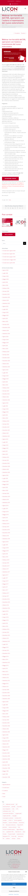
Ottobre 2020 (6, 469)
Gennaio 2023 (6, 390)
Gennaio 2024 (6, 354)
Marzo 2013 (5, 671)
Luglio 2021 (5, 442)
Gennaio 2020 (6, 493)
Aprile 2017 (5, 587)
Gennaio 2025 (6, 324)
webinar (18, 838)
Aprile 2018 (5, 553)
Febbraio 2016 (6, 629)
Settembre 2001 (6, 747)
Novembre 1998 (6, 777)
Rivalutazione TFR (6, 836)
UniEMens (8, 838)
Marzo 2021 (5, 454)
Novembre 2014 (6, 653)
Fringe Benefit (20, 825)
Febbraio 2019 (6, 523)
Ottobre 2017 (6, 569)
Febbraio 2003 (6, 716)
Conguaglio (14, 815)
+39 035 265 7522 (15, 866)
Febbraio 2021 (6, 457)
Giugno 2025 (6, 312)
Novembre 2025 (6, 297)
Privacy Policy (16, 894)
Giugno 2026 (6, 276)
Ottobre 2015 (6, 638)
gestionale (5, 827)
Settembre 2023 (6, 366)
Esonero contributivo (13, 822)
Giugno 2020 (6, 481)
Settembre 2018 (6, 538)
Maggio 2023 (6, 378)
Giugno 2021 (6, 445)
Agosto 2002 (5, 734)
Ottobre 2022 (6, 396)
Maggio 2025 (6, 315)
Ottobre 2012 (6, 677)
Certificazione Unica (7, 811)
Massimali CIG (18, 831)
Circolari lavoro (6, 787)
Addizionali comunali (10, 804)
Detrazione (5, 822)
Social (4, 796)
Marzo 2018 (5, 556)
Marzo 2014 (5, 659)
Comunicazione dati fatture (8, 813)
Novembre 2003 (6, 695)
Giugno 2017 (6, 581)
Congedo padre (18, 813)
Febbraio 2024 (6, 351)
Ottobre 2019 (6, 499)
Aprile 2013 (5, 668)
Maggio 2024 (6, 342)
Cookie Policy (11, 894)
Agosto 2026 (5, 270)
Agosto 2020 (5, 475)
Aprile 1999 (5, 774)
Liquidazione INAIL (10, 831)
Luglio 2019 (5, 508)
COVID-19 (10, 820)
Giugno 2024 (6, 339)
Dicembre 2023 (6, 357)
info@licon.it (18, 1)
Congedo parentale (6, 815)
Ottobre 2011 (6, 686)
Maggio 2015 (6, 647)
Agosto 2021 (5, 439)
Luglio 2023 (5, 372)
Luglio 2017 (5, 578)
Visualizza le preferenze (14, 891)
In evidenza (5, 790)
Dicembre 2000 (6, 753)
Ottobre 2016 (6, 605)
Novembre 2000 (6, 756)
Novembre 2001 (6, 741)
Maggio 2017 (6, 584)
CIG (13, 811)
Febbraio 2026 (6, 288)
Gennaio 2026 (6, 291)
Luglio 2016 (5, 614)
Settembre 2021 (6, 436)
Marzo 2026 (5, 285)
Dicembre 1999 (6, 765)
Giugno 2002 (6, 738)
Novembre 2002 (6, 725)
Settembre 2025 (6, 303)
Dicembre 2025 (6, 294)
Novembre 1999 (6, 768)
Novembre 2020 (6, 466)
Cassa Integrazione (6, 808)
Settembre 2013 (6, 662)
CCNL (13, 808)
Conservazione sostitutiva (8, 818)
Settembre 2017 (6, 572)
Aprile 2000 (5, 762)
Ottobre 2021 (6, 433)
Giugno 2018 (6, 547)
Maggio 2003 (6, 710)
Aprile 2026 (5, 282)
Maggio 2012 (6, 683)
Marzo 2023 (5, 384)
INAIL (19, 827)
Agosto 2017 (5, 575)
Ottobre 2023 (6, 363)
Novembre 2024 (6, 327)
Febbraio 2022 (6, 421)
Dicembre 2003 (6, 692)
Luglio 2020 (5, 478)
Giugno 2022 (6, 409)
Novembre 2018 (6, 532)
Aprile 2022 (5, 415)
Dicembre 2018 (6, 529)
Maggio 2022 (6, 412)
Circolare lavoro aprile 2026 (9, 262)
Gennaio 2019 (6, 526)
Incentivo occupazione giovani (9, 829)
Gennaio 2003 (6, 719)
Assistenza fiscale (6, 806)
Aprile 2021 (5, 451)
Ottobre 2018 (6, 535)
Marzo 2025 (5, 321)
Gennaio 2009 (6, 689)
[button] (26, 871)
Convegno (5, 820)
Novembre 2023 (6, 360)
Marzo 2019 (5, 520)
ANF (16, 804)
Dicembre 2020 (6, 463)
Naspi (24, 831)
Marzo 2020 (5, 490)
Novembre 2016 (6, 602)
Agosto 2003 (5, 701)
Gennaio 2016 (6, 632)
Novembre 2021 (6, 430)
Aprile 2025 (5, 318)
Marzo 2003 (5, 713)
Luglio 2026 (5, 273)
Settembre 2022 (6, 400)
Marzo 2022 (5, 418)
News (10, 200)
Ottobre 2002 (6, 728)
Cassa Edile (19, 806)
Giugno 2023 (6, 375)
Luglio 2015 (5, 644)
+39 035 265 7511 (16, 864)
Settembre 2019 (6, 502)
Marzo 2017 (5, 590)
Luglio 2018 (5, 544)
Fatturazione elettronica (10, 825)
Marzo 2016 (5, 626)
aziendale (13, 806)
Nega (14, 887)
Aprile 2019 (5, 517)
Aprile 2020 (5, 487)
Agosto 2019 (5, 505)
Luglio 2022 (5, 406)
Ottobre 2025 (6, 300)
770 (3, 804)
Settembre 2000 (6, 759)
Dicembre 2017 (6, 566)
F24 (3, 825)
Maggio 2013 (6, 665)
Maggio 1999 (6, 771)
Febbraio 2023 (6, 387)
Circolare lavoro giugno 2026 (9, 256)
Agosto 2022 (5, 403)
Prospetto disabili (11, 834)
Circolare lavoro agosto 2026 (9, 250)
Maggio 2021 (6, 448)
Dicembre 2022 (6, 393)
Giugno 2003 (6, 707)
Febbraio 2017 (6, 593)
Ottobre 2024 (6, 330)
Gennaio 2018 (6, 563)
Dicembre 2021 (6, 427)
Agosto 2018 (5, 541)
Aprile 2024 (5, 345)
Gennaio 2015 (6, 650)
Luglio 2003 (5, 704)
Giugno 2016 (6, 617)
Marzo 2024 (5, 348)
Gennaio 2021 (6, 460)
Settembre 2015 (6, 641)
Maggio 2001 (6, 750)
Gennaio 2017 (6, 596)
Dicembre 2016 (6, 599)
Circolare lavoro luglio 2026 (9, 253)
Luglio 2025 (5, 309)
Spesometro (20, 836)
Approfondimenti (6, 784)
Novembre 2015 (6, 635)
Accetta (14, 884)
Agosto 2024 (5, 336)
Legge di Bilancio (19, 829)
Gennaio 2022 (6, 424)
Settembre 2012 (6, 680)
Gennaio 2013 (6, 674)
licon (4, 831)
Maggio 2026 (6, 279)
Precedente (17, 33)
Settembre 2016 (6, 608)
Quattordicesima (20, 834)
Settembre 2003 (6, 698)
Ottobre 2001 (6, 744)
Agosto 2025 (5, 306)
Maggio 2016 (6, 620)
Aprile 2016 (5, 623)
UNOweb (13, 838)
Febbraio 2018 (6, 560)
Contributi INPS (18, 818)
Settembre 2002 (6, 731)
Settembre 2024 (6, 333)
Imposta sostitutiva (12, 827)
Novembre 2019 (6, 496)
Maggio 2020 (6, 484)
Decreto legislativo (18, 820)
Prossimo (23, 33)
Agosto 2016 (5, 611)
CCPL (17, 808)
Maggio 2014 (6, 656)
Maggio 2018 (6, 550)
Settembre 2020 (6, 472)
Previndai (4, 834)
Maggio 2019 (6, 514)
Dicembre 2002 (6, 722)
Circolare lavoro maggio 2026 (9, 259)
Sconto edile (13, 836)
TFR (3, 838)
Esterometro (21, 822)
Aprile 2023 (5, 381)
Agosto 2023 (5, 369)
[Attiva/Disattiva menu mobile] (25, 8)
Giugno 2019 (6, 511)
